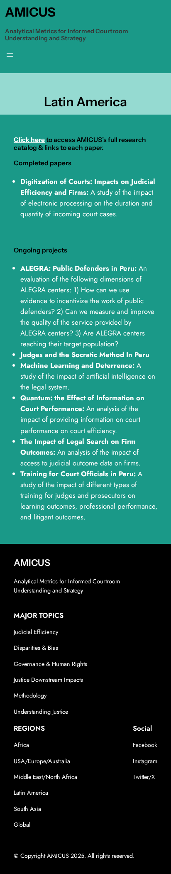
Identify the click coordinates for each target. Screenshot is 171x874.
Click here (29, 140)
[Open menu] (10, 55)
